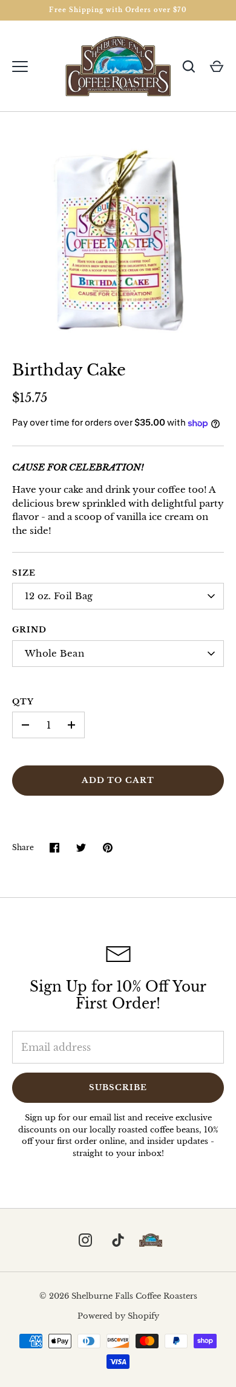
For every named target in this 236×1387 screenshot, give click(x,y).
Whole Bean (54, 653)
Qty (23, 702)
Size (24, 573)
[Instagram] (85, 1240)
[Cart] (216, 66)
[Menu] (20, 66)
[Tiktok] (118, 1240)
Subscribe (118, 1087)
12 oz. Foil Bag (59, 596)
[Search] (188, 66)
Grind (29, 630)
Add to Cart (118, 780)
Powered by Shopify (118, 1316)
